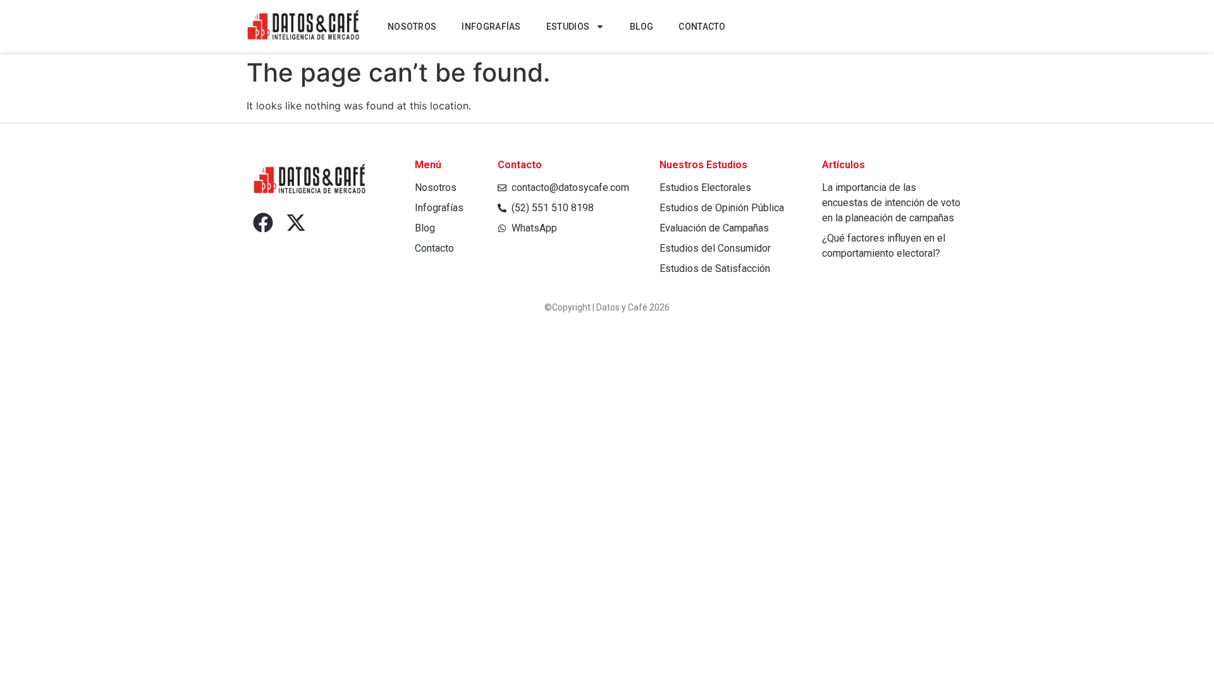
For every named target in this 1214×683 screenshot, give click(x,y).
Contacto (701, 27)
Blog (641, 27)
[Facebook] (263, 222)
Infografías (491, 27)
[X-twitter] (296, 222)
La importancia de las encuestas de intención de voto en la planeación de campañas (891, 203)
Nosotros (412, 27)
